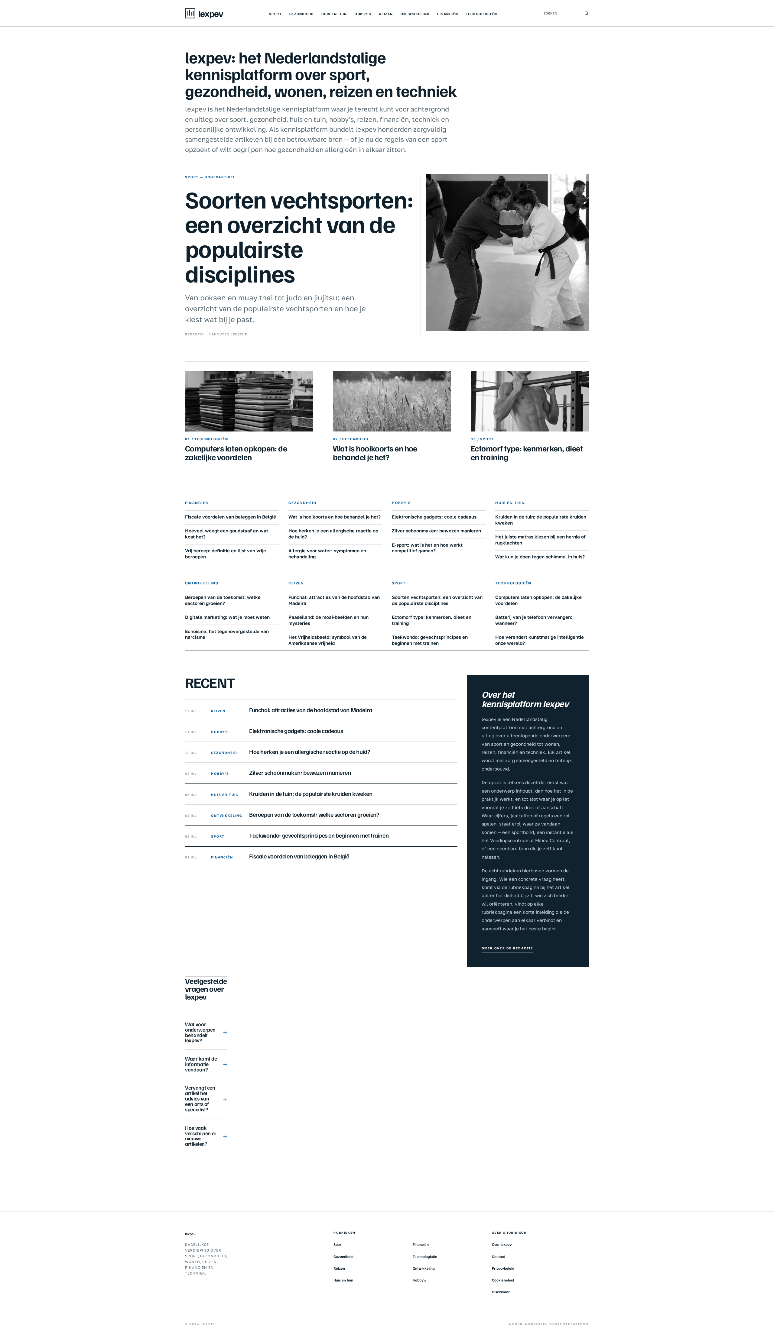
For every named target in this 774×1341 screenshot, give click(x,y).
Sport (275, 14)
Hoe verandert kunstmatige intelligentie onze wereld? (539, 640)
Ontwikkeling (415, 14)
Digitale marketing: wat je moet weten (227, 617)
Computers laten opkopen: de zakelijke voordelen (236, 452)
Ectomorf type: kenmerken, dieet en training (527, 452)
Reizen (386, 14)
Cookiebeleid (503, 1280)
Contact (498, 1256)
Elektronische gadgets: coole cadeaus (434, 516)
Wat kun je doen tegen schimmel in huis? (540, 556)
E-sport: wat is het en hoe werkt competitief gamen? (427, 548)
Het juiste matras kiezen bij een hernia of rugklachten (540, 539)
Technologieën (481, 14)
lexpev (190, 1233)
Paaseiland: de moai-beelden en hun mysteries (328, 620)
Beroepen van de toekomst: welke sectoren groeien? (223, 600)
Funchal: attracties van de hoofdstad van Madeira (334, 600)
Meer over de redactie (507, 948)
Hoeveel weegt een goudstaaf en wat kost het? (226, 533)
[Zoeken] (586, 13)
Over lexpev (502, 1244)
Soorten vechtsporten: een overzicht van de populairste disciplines (299, 236)
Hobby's (401, 502)
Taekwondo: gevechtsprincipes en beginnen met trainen (430, 640)
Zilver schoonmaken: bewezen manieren (436, 530)
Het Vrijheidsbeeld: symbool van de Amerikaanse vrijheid (327, 640)
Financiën (447, 14)
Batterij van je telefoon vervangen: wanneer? (533, 620)
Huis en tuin (334, 14)
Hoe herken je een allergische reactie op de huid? (333, 533)
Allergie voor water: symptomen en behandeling (327, 553)
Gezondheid (301, 14)
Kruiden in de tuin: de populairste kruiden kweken (540, 519)
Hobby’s (363, 14)
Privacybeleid (503, 1268)
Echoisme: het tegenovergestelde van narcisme (227, 634)
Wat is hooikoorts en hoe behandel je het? (375, 452)
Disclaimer (501, 1291)
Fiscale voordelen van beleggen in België (230, 516)
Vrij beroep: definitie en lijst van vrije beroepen (225, 553)
